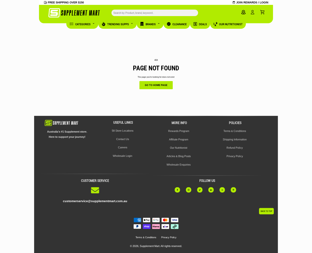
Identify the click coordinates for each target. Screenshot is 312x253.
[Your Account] (252, 12)
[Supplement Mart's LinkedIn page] (212, 190)
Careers (122, 147)
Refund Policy (235, 147)
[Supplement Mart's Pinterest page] (235, 190)
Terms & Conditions (234, 131)
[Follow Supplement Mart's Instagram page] (190, 190)
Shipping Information (235, 139)
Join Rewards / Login (252, 2)
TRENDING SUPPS (118, 24)
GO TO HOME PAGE (156, 85)
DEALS (203, 24)
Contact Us (122, 139)
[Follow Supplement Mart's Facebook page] (179, 190)
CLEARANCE (179, 24)
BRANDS (151, 24)
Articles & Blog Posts (179, 156)
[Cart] (262, 12)
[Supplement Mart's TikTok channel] (201, 190)
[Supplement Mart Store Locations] (243, 12)
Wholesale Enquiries (179, 164)
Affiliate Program (178, 139)
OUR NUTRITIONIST (231, 24)
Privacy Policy (235, 156)
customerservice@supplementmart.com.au (95, 201)
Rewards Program (178, 131)
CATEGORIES (83, 24)
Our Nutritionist (178, 147)
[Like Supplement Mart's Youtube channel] (224, 190)
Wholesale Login (122, 156)
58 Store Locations (122, 130)
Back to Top (266, 211)
